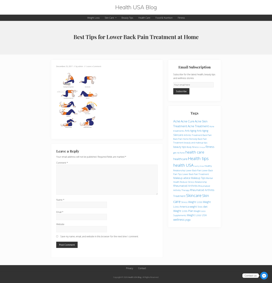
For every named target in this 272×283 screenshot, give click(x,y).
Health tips (198, 158)
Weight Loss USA (197, 215)
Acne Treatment (198, 126)
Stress (184, 202)
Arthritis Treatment (193, 135)
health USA (183, 165)
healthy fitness (199, 166)
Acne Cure (187, 121)
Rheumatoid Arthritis (185, 185)
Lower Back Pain (193, 170)
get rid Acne (179, 152)
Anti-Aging (190, 130)
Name (60, 199)
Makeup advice (181, 178)
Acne (176, 121)
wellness (179, 220)
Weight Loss (195, 202)
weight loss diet (198, 206)
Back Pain (207, 135)
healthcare (180, 159)
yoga (187, 219)
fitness (210, 147)
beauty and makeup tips (195, 142)
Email (59, 212)
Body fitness (193, 147)
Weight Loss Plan (183, 211)
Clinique (202, 147)
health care (194, 152)
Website (60, 224)
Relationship (201, 181)
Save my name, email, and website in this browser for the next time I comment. (99, 236)
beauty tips (179, 147)
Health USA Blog (136, 7)
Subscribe (181, 91)
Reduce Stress (187, 181)
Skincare (194, 195)
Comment (62, 162)
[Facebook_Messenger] (264, 275)
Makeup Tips (198, 178)
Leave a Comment (93, 66)
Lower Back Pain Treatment (195, 174)
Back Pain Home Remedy (185, 138)
